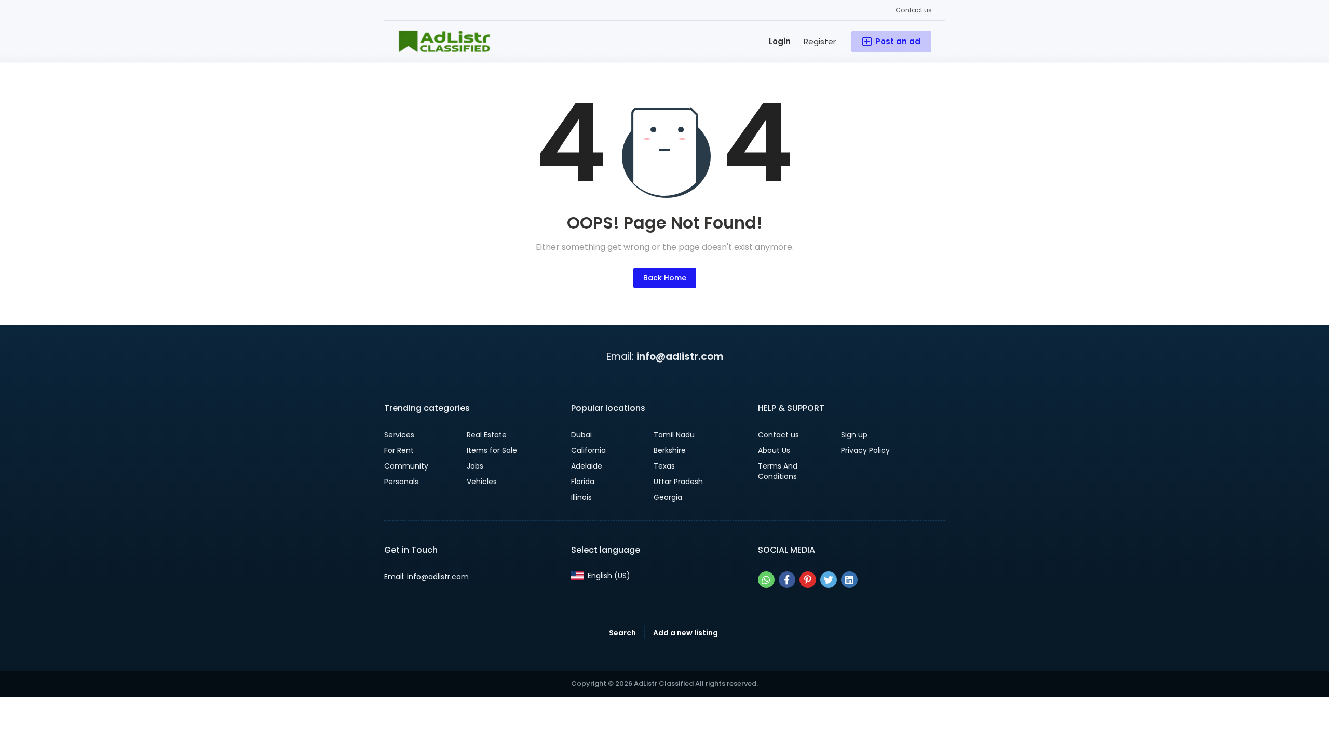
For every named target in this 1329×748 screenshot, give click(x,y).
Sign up (854, 435)
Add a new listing (685, 632)
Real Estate (487, 435)
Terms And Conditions (777, 471)
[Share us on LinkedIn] (849, 579)
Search (622, 632)
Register (820, 41)
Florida (582, 481)
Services (399, 435)
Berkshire (670, 450)
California (588, 450)
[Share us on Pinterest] (807, 579)
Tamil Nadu (674, 435)
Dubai (581, 435)
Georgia (668, 497)
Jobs (475, 466)
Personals (401, 481)
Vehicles (482, 481)
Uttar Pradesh (678, 481)
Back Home (664, 278)
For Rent (399, 450)
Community (406, 466)
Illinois (581, 497)
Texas (664, 466)
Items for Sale (492, 450)
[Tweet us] (828, 579)
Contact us (914, 10)
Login (780, 41)
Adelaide (586, 466)
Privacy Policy (865, 450)
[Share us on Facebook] (787, 579)
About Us (774, 450)
